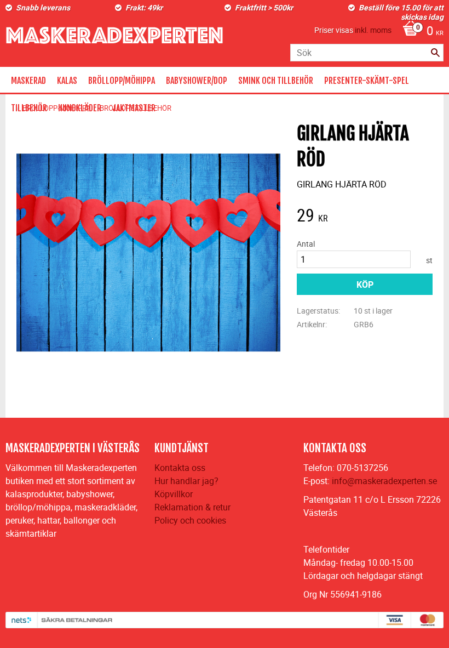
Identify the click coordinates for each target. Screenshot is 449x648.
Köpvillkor (173, 494)
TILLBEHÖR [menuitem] (29, 108)
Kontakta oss (179, 468)
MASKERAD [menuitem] (28, 80)
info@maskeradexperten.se (384, 481)
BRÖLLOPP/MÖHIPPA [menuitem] (121, 80)
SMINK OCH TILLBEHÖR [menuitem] (275, 80)
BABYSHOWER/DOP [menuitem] (196, 80)
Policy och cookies (190, 520)
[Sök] (435, 52)
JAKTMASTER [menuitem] (134, 108)
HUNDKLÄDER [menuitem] (79, 108)
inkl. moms (373, 30)
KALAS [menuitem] (67, 80)
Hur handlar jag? (186, 481)
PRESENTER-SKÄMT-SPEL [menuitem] (366, 80)
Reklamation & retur (192, 507)
